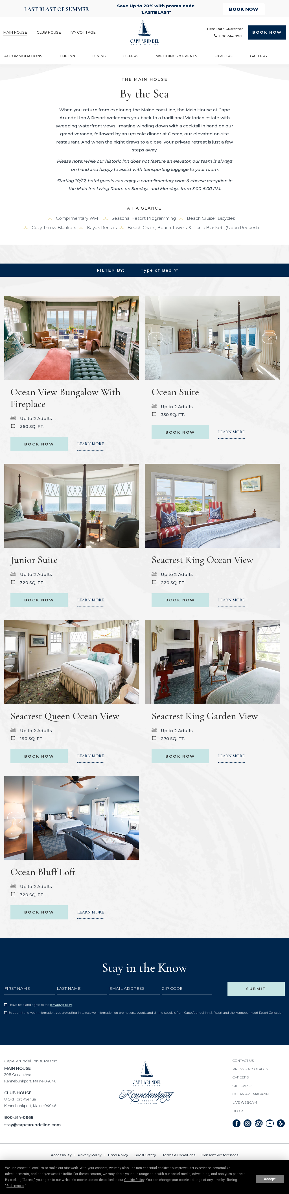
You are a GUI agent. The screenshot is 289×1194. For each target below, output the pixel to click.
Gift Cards (242, 1086)
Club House (49, 32)
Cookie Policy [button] (134, 1180)
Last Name (69, 988)
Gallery (259, 56)
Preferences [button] (15, 1186)
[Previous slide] (128, 337)
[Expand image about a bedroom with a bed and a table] (212, 337)
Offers (131, 56)
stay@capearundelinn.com (32, 1124)
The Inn (67, 56)
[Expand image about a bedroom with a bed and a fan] (71, 661)
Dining (99, 56)
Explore (223, 56)
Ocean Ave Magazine (252, 1094)
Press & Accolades (250, 1069)
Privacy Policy (61, 1005)
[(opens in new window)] (146, 1097)
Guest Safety (145, 1155)
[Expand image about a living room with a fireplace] (71, 337)
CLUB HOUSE (30, 1099)
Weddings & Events (176, 56)
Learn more (90, 443)
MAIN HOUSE (30, 1074)
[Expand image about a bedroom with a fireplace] (212, 661)
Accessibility (61, 1155)
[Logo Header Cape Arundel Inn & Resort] (144, 32)
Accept (270, 1179)
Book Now (42, 441)
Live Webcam (245, 1102)
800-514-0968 (19, 1117)
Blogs (238, 1111)
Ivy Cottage (83, 32)
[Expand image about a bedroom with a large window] (71, 505)
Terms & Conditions (179, 1155)
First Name (17, 988)
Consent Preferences (220, 1155)
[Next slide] (14, 337)
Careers (241, 1077)
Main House (15, 32)
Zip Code (172, 988)
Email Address (126, 988)
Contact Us (243, 1061)
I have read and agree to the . (40, 1005)
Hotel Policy (118, 1155)
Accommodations (23, 56)
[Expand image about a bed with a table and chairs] (212, 505)
